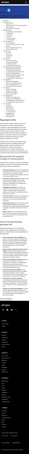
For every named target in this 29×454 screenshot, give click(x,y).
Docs (3, 383)
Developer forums (6, 397)
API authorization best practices (14, 78)
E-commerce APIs (11, 112)
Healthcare (4, 360)
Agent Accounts (6, 344)
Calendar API (5, 337)
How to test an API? (11, 94)
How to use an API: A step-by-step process (14, 45)
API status (4, 390)
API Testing (6, 88)
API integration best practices (14, 86)
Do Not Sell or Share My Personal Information (12, 449)
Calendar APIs (9, 107)
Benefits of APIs (7, 30)
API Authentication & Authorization (12, 67)
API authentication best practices (15, 72)
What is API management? (13, 97)
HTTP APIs (8, 52)
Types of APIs (6, 51)
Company (4, 411)
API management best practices (14, 102)
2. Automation (9, 33)
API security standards (12, 62)
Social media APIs (10, 110)
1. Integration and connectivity (14, 32)
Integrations (5, 399)
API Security (6, 59)
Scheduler (4, 340)
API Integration (7, 80)
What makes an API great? (13, 28)
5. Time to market (10, 38)
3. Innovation (9, 35)
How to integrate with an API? (14, 48)
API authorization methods (13, 76)
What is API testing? (11, 89)
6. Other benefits (10, 40)
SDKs (3, 385)
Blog (3, 422)
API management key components (15, 100)
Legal (3, 365)
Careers (4, 413)
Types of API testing (11, 91)
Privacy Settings (6, 442)
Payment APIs (9, 108)
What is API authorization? (13, 73)
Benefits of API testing (12, 92)
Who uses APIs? (10, 27)
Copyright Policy (16, 442)
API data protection (11, 64)
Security (4, 427)
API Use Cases (7, 104)
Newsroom (4, 415)
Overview (5, 20)
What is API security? (11, 60)
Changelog (4, 392)
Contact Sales (5, 324)
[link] (3, 310)
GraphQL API (9, 56)
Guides (3, 388)
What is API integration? (12, 81)
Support (4, 326)
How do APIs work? (8, 41)
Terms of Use (5, 435)
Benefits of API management (13, 99)
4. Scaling (8, 36)
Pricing (3, 346)
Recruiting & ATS (6, 358)
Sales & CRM (5, 356)
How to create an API (11, 49)
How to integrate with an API (13, 84)
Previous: (6, 298)
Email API (4, 335)
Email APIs (8, 105)
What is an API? (7, 22)
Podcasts (4, 424)
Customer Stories (6, 417)
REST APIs (8, 54)
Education (4, 369)
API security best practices (13, 65)
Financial (4, 362)
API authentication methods (13, 70)
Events (3, 420)
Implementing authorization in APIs (15, 75)
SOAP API (8, 57)
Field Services (5, 372)
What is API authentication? (13, 68)
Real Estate (4, 367)
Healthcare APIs (10, 115)
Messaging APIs (10, 113)
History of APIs (9, 24)
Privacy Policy (14, 435)
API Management (7, 96)
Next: (6, 300)
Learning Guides (6, 401)
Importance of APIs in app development (16, 25)
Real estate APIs (10, 116)
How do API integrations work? (14, 83)
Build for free (5, 381)
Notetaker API (5, 342)
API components (10, 43)
